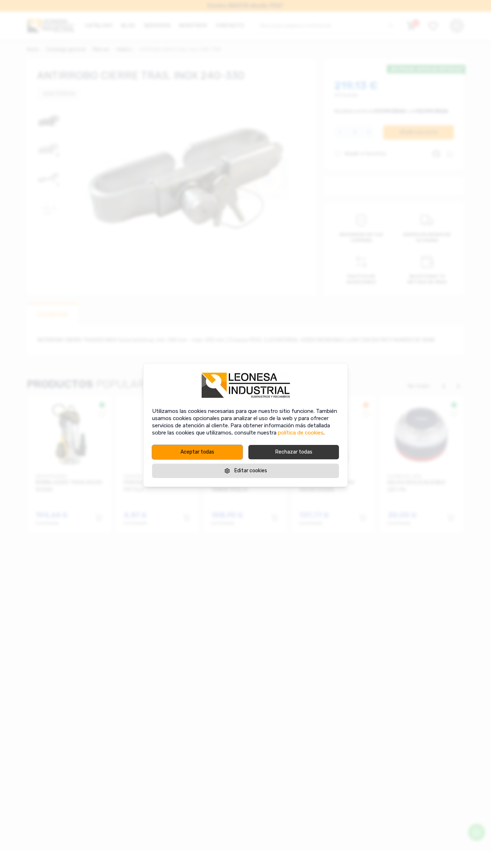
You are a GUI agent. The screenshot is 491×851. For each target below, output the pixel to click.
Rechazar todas (293, 452)
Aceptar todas (197, 452)
